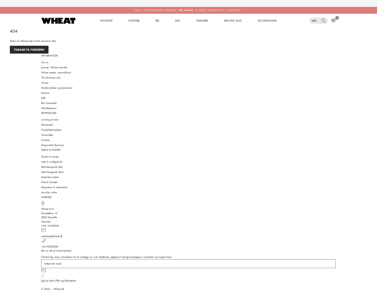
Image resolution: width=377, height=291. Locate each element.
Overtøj (133, 21)
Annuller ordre (49, 192)
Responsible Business (52, 145)
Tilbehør (202, 21)
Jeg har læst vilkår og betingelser (58, 280)
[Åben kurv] (333, 20)
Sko (177, 21)
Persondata (47, 135)
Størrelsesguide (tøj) (51, 167)
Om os (44, 62)
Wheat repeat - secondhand (56, 72)
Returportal (47, 125)
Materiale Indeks (50, 177)
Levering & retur (50, 119)
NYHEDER (106, 21)
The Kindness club (51, 77)
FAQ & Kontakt (49, 182)
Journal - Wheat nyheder (54, 67)
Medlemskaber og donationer (57, 88)
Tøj (157, 21)
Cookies (45, 140)
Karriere (45, 93)
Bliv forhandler (49, 103)
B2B (43, 98)
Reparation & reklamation (54, 187)
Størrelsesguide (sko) (52, 172)
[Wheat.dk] (58, 20)
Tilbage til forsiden (29, 50)
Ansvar (44, 83)
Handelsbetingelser (51, 130)
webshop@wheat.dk (51, 236)
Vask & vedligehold (51, 162)
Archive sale (233, 21)
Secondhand (267, 21)
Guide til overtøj (50, 157)
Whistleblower (49, 108)
